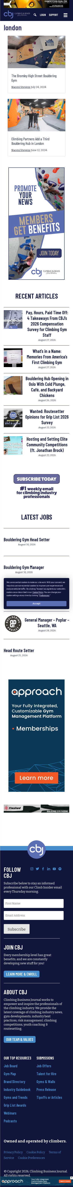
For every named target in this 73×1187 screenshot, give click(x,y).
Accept (36, 603)
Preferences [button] (44, 595)
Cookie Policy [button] (37, 592)
